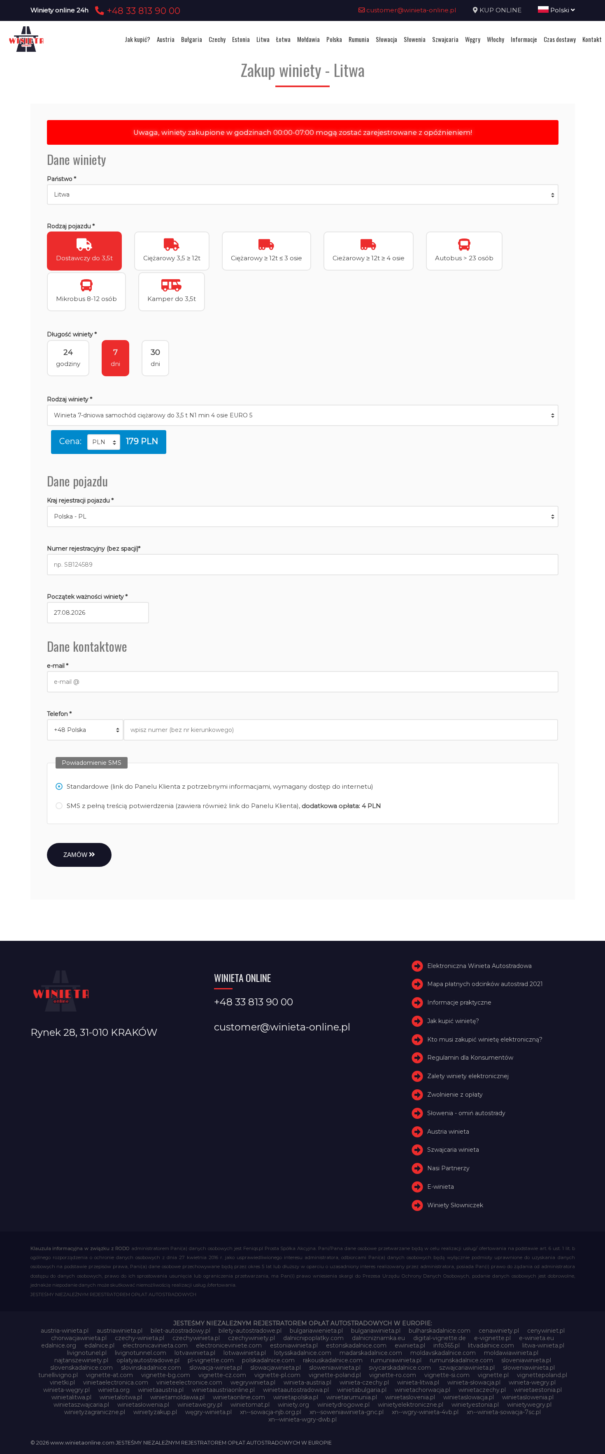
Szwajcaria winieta (453, 1150)
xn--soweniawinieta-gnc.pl (346, 1412)
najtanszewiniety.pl (81, 1360)
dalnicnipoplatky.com (313, 1338)
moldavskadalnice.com (443, 1353)
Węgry (472, 39)
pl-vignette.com (211, 1360)
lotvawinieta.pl (195, 1353)
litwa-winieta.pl (543, 1345)
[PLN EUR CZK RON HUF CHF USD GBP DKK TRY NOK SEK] (103, 442)
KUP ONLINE (500, 10)
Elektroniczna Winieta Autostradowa (479, 966)
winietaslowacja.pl (468, 1397)
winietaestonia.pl (538, 1390)
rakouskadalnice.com (333, 1360)
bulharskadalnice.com (439, 1330)
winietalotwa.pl (121, 1397)
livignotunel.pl (87, 1353)
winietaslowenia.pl (528, 1397)
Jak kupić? (137, 39)
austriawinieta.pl (119, 1330)
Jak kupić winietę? (453, 1021)
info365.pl (446, 1345)
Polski (560, 10)
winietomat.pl (250, 1404)
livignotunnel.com (140, 1353)
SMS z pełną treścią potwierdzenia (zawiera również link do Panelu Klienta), (224, 806)
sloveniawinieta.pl (526, 1360)
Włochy (495, 39)
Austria (166, 39)
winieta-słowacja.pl (473, 1382)
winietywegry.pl (529, 1404)
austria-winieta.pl (64, 1330)
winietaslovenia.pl (410, 1397)
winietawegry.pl (199, 1404)
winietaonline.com (239, 1397)
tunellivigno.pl (58, 1375)
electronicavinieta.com (155, 1345)
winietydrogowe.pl (343, 1404)
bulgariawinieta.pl (375, 1330)
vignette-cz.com (222, 1375)
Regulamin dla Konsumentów (470, 1058)
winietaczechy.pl (482, 1390)
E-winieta (440, 1186)
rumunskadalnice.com (461, 1360)
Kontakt (592, 39)
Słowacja (386, 39)
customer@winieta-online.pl (410, 10)
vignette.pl (493, 1375)
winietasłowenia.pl (143, 1404)
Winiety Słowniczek (455, 1205)
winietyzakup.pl (155, 1412)
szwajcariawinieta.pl (467, 1367)
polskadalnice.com (268, 1360)
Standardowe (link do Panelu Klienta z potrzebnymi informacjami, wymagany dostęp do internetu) (220, 786)
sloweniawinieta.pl (335, 1367)
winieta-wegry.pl (532, 1382)
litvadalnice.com (491, 1345)
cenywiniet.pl (546, 1330)
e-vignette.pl (492, 1338)
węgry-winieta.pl (208, 1412)
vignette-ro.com (392, 1375)
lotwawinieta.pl (244, 1353)
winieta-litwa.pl (418, 1382)
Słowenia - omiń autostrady (466, 1113)
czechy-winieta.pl (139, 1338)
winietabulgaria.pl (361, 1390)
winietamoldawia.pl (177, 1397)
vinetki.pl (62, 1382)
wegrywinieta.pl (252, 1382)
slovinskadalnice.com (151, 1367)
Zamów (76, 854)
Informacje (524, 39)
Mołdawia (308, 39)
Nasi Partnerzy (448, 1168)
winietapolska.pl (295, 1397)
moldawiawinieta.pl (511, 1353)
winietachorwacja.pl (422, 1390)
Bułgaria (191, 39)
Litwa (263, 39)
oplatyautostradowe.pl (147, 1360)
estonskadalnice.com (356, 1345)
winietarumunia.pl (351, 1397)
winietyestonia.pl (475, 1404)
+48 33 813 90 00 (142, 10)
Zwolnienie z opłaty (455, 1094)
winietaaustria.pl (161, 1390)
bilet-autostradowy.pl (180, 1330)
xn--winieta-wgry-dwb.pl (302, 1419)
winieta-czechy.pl (364, 1382)
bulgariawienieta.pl (316, 1330)
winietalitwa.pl (71, 1397)
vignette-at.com (109, 1375)
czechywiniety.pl (251, 1338)
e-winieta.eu (536, 1338)
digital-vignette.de (439, 1338)
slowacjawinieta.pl (275, 1367)
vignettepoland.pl (542, 1375)
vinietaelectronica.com (115, 1382)
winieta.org (114, 1390)
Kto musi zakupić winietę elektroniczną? (484, 1039)
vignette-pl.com (277, 1375)
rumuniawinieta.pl (396, 1360)
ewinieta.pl (410, 1345)
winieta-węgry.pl (66, 1390)
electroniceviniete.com (229, 1345)
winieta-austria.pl (307, 1382)
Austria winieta (448, 1131)
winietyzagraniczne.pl (94, 1412)
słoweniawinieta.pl (529, 1367)
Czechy (217, 39)
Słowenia (415, 39)
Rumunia (359, 39)
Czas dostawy (560, 39)
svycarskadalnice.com (400, 1367)
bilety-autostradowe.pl (250, 1330)
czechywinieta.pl (196, 1338)
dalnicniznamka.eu (378, 1338)
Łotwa (283, 39)
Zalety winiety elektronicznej (468, 1076)
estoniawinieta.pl (294, 1345)
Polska (334, 39)
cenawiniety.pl (499, 1330)
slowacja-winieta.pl (215, 1367)
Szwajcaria (445, 39)
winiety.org (293, 1404)
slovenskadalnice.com (81, 1367)
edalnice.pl (99, 1345)
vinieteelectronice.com (189, 1382)
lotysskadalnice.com (302, 1353)
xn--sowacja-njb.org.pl (270, 1412)
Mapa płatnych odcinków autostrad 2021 (485, 984)
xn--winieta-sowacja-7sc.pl (504, 1412)
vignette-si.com (447, 1375)
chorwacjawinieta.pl (79, 1338)
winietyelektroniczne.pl (410, 1404)
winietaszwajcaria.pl (81, 1404)
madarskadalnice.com (371, 1353)
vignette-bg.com (165, 1375)
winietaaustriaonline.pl (223, 1390)
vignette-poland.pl (335, 1375)
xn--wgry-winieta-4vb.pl (425, 1412)
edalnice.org (58, 1345)
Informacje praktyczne (459, 1002)
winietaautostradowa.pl (296, 1390)
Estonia (241, 39)
